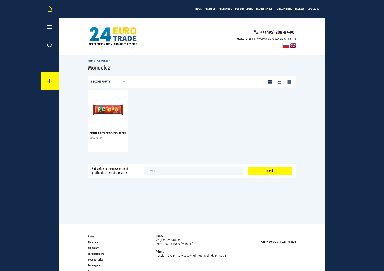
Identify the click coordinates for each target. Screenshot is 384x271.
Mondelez (96, 138)
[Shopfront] (270, 81)
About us (210, 9)
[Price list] (289, 81)
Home (198, 9)
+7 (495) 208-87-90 (277, 32)
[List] (279, 81)
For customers (244, 9)
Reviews (299, 9)
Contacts (313, 9)
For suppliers (284, 9)
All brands (225, 9)
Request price (264, 9)
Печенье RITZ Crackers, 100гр (108, 133)
